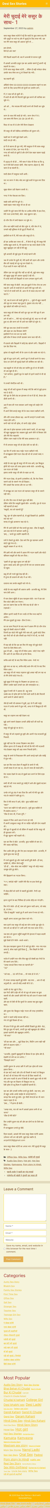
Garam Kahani (25, 1416)
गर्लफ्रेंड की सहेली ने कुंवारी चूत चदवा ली (22, 1175)
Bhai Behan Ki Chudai (17, 1388)
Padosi (38, 1454)
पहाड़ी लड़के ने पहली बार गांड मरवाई (20, 1172)
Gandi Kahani (12, 1412)
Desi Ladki (33, 1404)
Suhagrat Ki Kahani (37, 1467)
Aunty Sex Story (11, 1282)
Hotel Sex (9, 1429)
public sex (35, 1459)
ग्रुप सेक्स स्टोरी (10, 1327)
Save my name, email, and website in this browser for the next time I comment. (24, 1248)
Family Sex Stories (13, 1290)
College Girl (34, 1400)
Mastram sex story (16, 1445)
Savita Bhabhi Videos (29, 1464)
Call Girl (26, 1393)
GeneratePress (25, 1498)
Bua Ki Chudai (36, 1389)
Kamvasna (17, 1164)
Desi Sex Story (8, 1409)
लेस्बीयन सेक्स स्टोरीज (12, 1360)
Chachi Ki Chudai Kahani (15, 1396)
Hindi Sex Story (10, 1425)
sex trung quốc (24, 1503)
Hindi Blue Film (7, 1503)
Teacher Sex (10, 1310)
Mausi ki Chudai (34, 1446)
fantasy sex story (21, 1408)
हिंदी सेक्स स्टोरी (10, 1364)
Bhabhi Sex (9, 1286)
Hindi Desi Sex (13, 1420)
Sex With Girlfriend (15, 1467)
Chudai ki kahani (14, 1400)
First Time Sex (11, 1294)
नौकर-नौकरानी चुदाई (12, 1335)
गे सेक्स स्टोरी (9, 1323)
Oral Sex (26, 1454)
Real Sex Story (12, 1463)
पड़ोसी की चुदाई (34, 1157)
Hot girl (27, 1161)
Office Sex (12, 1157)
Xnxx (47, 1506)
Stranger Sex (10, 1306)
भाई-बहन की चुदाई (11, 1347)
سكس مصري (37, 1506)
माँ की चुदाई (8, 1351)
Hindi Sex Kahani (34, 1420)
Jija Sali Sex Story (28, 1434)
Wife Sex (22, 1157)
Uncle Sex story (19, 1471)
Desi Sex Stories (14, 3)
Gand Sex (9, 1416)
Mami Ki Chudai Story (12, 1442)
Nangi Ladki (31, 1450)
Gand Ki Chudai (32, 1412)
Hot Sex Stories (13, 1433)
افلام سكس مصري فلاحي (19, 1506)
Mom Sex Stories (12, 1450)
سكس (3, 1506)
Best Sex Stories (31, 1385)
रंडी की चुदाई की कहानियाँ (13, 1474)
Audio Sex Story (14, 1161)
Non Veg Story (11, 1455)
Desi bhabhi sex (14, 1404)
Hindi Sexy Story (27, 1424)
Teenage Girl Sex (12, 1314)
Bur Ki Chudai (12, 1392)
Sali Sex (7, 1302)
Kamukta (10, 1438)
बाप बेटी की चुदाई (10, 1343)
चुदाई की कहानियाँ (10, 1331)
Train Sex (7, 1471)
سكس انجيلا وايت (42, 1503)
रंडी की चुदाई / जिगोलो (12, 1356)
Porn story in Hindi (32, 1164)
